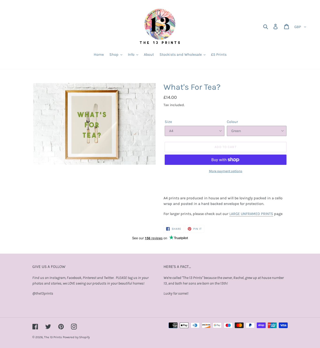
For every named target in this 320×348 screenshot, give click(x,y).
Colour (232, 121)
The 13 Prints (53, 337)
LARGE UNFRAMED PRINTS (251, 213)
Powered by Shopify (76, 337)
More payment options (225, 171)
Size (168, 121)
